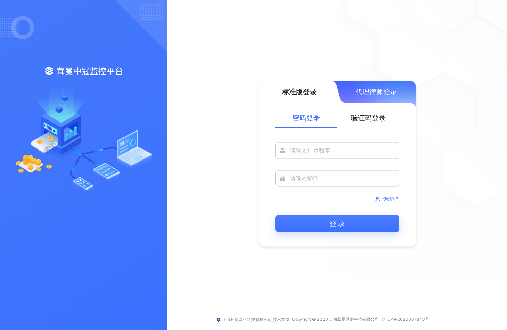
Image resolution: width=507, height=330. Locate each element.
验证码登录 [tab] (368, 118)
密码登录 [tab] (306, 118)
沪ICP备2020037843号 (405, 319)
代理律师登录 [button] (376, 92)
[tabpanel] (337, 187)
